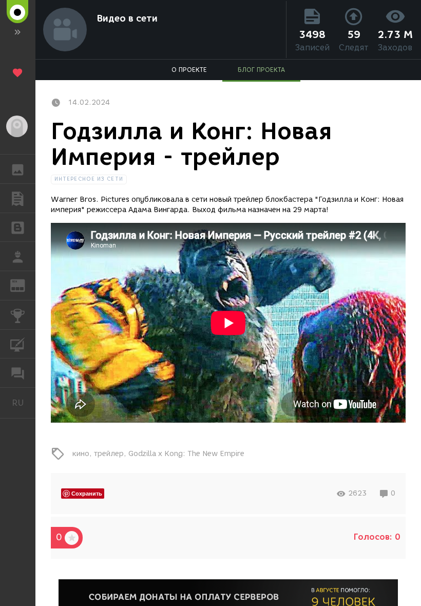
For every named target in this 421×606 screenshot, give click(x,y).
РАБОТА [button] (17, 256)
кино (80, 453)
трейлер (109, 453)
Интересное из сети (88, 179)
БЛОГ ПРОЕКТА (261, 69)
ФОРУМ (17, 372)
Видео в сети (127, 18)
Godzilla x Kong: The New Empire (186, 453)
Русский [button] (23, 402)
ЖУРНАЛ (23, 285)
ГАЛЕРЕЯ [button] (17, 169)
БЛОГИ (17, 227)
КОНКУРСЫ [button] (17, 314)
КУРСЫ (17, 344)
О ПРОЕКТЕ (189, 69)
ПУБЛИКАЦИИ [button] (17, 198)
